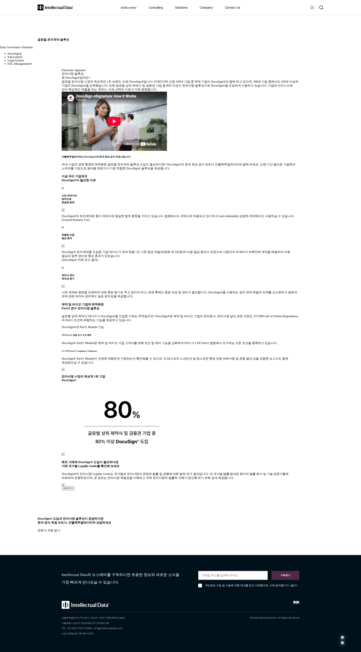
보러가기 (68, 488)
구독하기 (285, 575)
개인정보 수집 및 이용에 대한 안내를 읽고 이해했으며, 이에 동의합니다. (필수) (251, 585)
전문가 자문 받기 (49, 530)
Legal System (16, 60)
